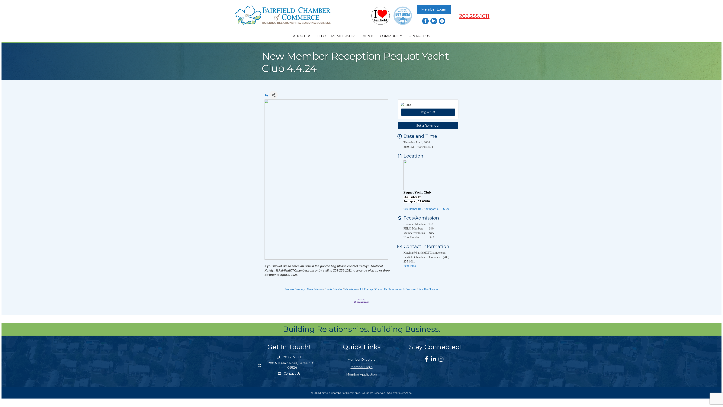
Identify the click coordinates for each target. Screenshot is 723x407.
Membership (343, 36)
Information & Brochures (402, 289)
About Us (302, 36)
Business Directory (295, 289)
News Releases (315, 289)
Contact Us (418, 36)
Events (367, 36)
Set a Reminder (428, 125)
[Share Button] (273, 95)
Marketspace (351, 289)
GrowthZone (404, 392)
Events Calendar (333, 289)
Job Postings (366, 289)
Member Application (361, 374)
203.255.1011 (474, 16)
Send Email (410, 265)
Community (391, 36)
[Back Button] (266, 96)
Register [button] (426, 112)
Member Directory (361, 359)
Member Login (362, 367)
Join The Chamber (428, 289)
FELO (321, 36)
